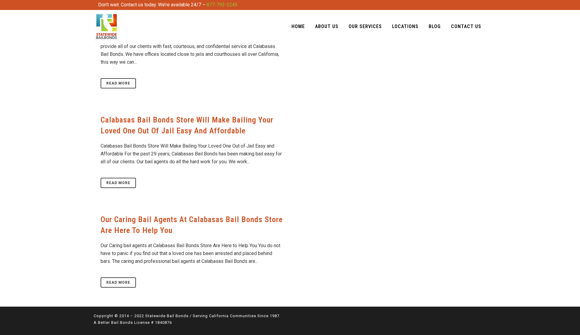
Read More (118, 83)
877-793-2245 (222, 5)
